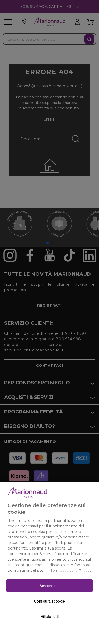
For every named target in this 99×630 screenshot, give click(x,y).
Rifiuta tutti (49, 616)
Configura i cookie (49, 601)
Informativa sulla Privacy (69, 570)
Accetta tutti (50, 585)
